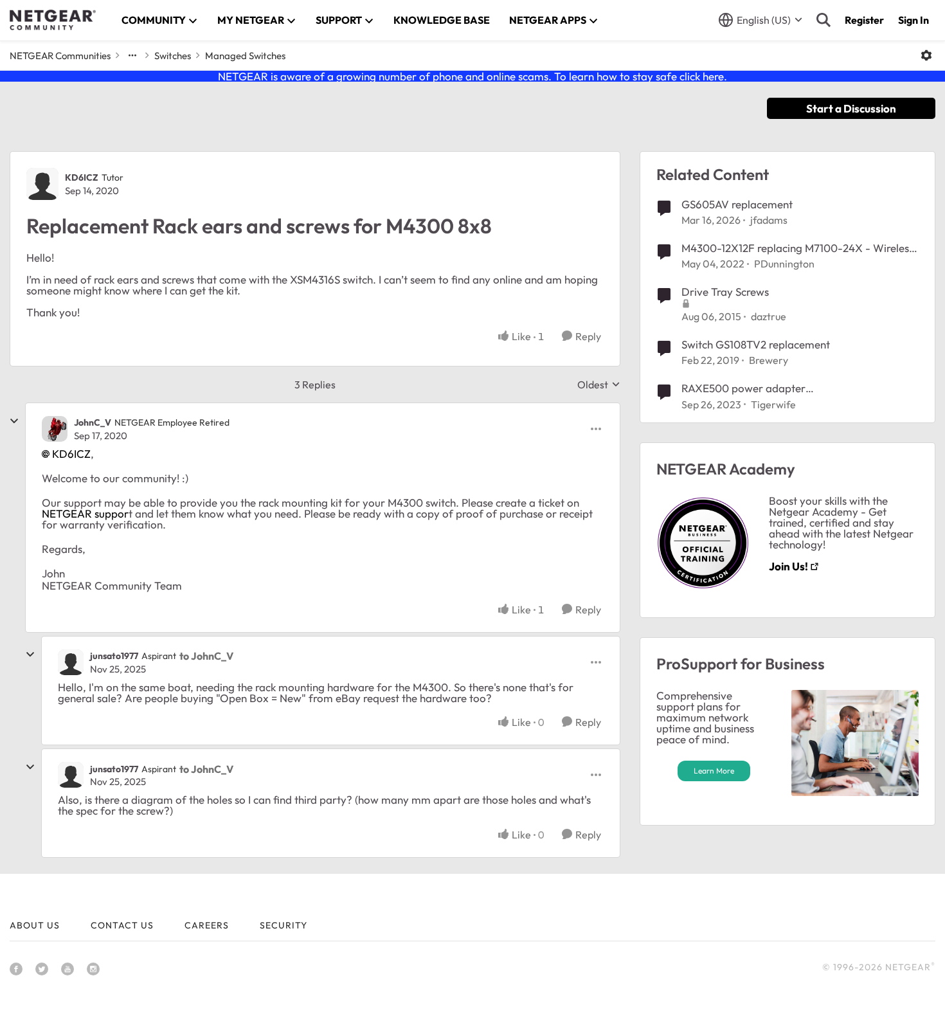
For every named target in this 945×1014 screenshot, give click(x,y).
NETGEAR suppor (85, 513)
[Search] (823, 20)
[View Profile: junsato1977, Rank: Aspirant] (71, 662)
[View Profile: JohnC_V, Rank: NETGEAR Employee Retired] (55, 429)
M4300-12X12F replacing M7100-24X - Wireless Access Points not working (797, 248)
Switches (172, 56)
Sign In (913, 20)
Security (283, 925)
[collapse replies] (14, 421)
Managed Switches (245, 56)
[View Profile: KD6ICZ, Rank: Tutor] (42, 184)
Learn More (714, 770)
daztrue (768, 316)
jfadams (769, 220)
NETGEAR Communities (60, 56)
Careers (206, 925)
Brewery (768, 360)
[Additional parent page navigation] (132, 55)
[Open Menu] (926, 55)
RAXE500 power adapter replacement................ (743, 388)
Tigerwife (773, 404)
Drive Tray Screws (725, 291)
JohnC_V (92, 422)
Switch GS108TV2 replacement (755, 344)
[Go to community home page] (53, 20)
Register (864, 20)
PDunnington (784, 263)
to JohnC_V (206, 656)
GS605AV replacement (737, 204)
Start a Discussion (851, 108)
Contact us (122, 925)
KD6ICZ (81, 177)
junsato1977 (114, 655)
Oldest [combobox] (598, 384)
